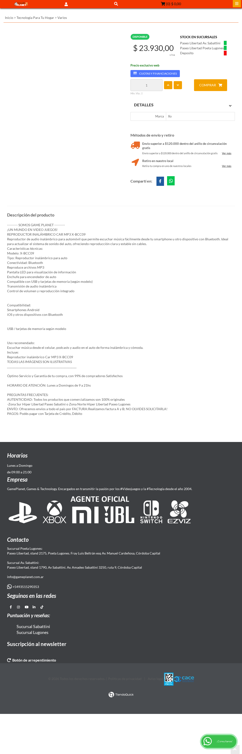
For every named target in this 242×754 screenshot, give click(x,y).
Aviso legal (155, 679)
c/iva (172, 55)
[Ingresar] (66, 4)
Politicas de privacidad (125, 679)
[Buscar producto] (116, 3)
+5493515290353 (25, 587)
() (173, 3)
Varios (62, 18)
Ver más (226, 153)
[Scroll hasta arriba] (235, 749)
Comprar (207, 85)
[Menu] (237, 3)
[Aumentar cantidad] (168, 85)
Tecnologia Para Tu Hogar (35, 18)
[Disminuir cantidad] (178, 85)
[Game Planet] (21, 4)
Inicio (9, 18)
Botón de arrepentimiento (33, 660)
